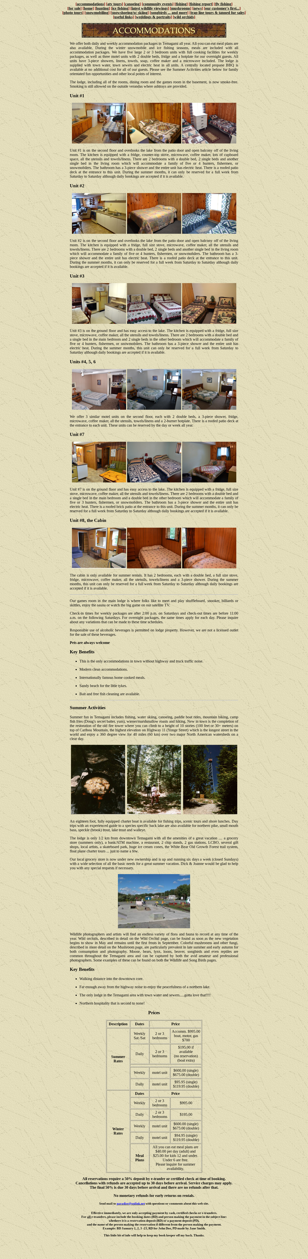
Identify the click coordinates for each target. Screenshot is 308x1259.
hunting (102, 8)
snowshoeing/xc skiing (130, 13)
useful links (123, 17)
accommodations (90, 4)
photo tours (73, 13)
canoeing (132, 4)
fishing (181, 4)
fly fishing (223, 4)
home (88, 8)
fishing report (201, 4)
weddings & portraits (153, 17)
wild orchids (184, 17)
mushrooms (180, 8)
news (197, 8)
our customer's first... (222, 8)
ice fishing (120, 8)
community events (157, 4)
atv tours (114, 4)
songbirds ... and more (169, 13)
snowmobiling (97, 13)
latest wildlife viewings (150, 8)
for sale (74, 8)
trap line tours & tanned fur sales (217, 13)
